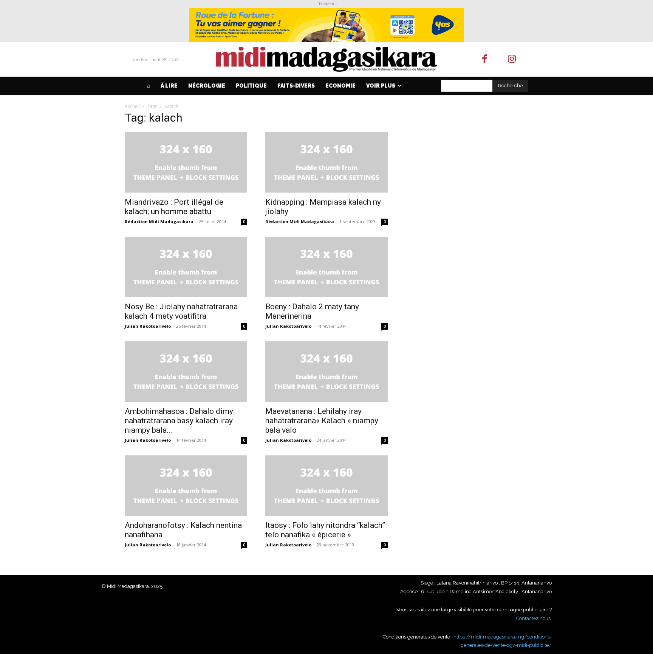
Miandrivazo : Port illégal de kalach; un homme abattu (174, 206)
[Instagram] (512, 59)
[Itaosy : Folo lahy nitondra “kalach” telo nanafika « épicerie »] (326, 485)
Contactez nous (533, 618)
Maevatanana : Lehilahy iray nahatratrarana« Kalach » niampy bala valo (321, 421)
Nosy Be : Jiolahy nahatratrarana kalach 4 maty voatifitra (181, 311)
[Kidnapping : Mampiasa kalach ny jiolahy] (326, 162)
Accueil (132, 106)
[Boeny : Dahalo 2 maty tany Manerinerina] (326, 267)
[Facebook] (485, 59)
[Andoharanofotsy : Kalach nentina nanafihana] (186, 485)
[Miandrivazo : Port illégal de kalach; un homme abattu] (186, 162)
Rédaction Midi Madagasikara (159, 221)
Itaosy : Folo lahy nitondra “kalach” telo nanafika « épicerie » (325, 530)
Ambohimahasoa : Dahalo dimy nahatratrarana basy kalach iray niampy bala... (179, 421)
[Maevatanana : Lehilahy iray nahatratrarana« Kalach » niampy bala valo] (326, 371)
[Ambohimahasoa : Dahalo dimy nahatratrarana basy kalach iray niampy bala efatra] (186, 371)
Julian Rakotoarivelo (148, 326)
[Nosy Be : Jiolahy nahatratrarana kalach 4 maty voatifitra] (186, 267)
